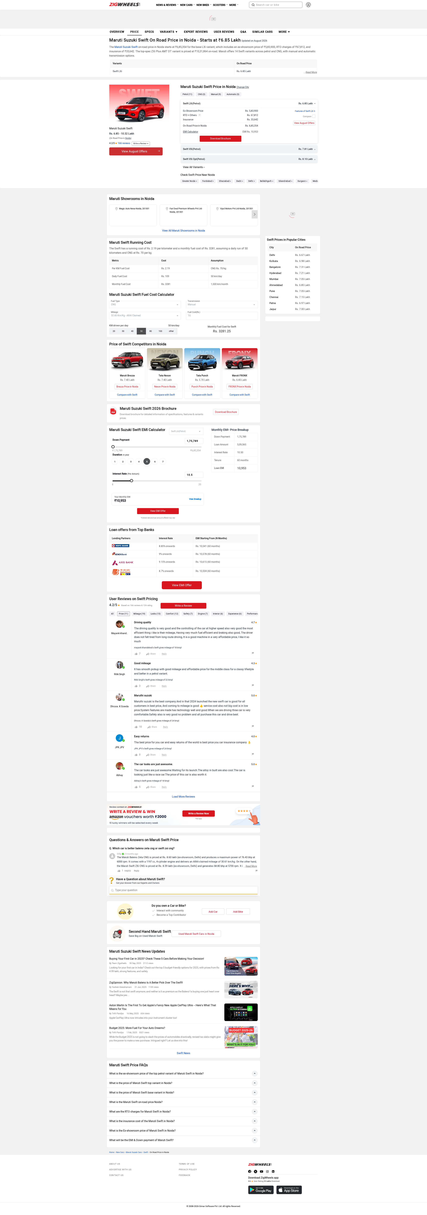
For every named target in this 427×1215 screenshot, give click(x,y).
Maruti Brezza (127, 375)
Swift (146, 1145)
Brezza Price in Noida (127, 386)
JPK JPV (119, 747)
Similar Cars (262, 31)
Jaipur (272, 279)
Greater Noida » (189, 181)
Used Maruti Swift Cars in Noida (196, 926)
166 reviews (124, 143)
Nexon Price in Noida (164, 386)
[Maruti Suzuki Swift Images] (143, 105)
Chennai (273, 267)
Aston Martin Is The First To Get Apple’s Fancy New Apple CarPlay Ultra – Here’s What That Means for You (162, 999)
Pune (272, 261)
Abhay (119, 775)
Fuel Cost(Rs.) (194, 312)
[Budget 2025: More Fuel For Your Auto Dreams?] (241, 1030)
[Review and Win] (183, 814)
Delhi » (251, 181)
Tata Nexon (165, 375)
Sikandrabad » (285, 181)
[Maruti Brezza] (127, 360)
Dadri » (239, 181)
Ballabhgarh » (266, 181)
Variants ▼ (169, 31)
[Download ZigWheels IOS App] (289, 1182)
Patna (272, 273)
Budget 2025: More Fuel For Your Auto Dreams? (137, 1020)
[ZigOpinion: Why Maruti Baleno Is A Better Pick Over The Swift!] (241, 982)
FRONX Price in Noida (240, 386)
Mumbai (273, 249)
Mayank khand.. (119, 633)
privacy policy (188, 1162)
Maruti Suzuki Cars (134, 1145)
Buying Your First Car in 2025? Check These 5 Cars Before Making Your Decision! (156, 951)
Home (111, 1145)
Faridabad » (208, 181)
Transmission (194, 301)
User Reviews (224, 31)
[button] (253, 5)
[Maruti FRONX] (240, 360)
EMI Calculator (190, 131)
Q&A (243, 31)
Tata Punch (202, 375)
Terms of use (187, 1156)
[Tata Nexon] (165, 360)
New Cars (120, 1145)
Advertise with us (120, 1162)
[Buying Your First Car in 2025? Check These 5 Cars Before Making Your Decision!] (241, 958)
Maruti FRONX (239, 375)
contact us (116, 1168)
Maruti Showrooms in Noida (188, 230)
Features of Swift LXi (305, 111)
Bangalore (275, 237)
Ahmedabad (276, 255)
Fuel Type (115, 301)
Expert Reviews (196, 31)
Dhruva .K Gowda (119, 706)
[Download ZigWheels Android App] (261, 1182)
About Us (114, 1156)
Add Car (213, 904)
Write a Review (139, 143)
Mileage (114, 312)
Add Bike (238, 904)
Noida (128, 138)
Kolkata (273, 231)
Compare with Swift (127, 394)
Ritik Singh (119, 674)
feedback (184, 1168)
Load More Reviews (183, 796)
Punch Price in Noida (202, 386)
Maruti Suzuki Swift (126, 47)
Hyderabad (275, 243)
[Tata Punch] (202, 360)
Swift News (183, 1045)
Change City (243, 87)
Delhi (272, 225)
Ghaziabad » (225, 181)
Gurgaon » (302, 181)
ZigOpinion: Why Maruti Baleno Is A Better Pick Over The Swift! (146, 975)
